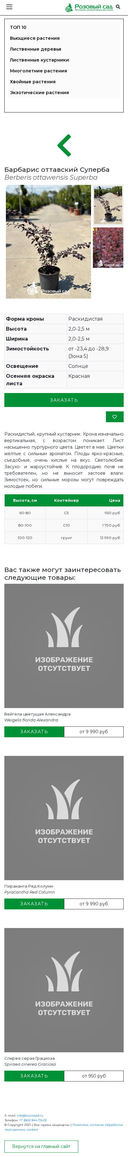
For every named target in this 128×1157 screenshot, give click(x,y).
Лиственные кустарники (39, 60)
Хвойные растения (33, 82)
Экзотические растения (39, 92)
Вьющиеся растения (35, 38)
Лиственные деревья (35, 49)
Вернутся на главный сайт (41, 1146)
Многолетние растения (38, 71)
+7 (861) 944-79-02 (33, 1120)
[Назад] (64, 146)
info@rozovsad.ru (30, 1116)
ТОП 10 (18, 27)
